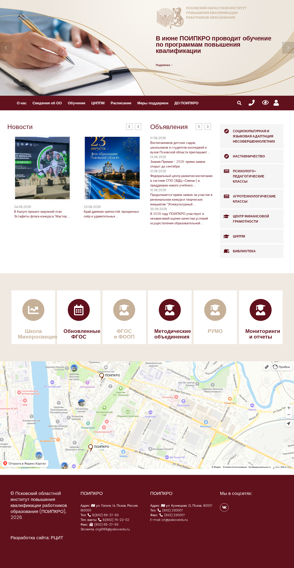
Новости (20, 126)
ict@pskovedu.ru (175, 519)
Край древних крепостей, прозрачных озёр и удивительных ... (111, 214)
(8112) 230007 (172, 510)
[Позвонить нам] (251, 103)
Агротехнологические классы (254, 199)
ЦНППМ (98, 103)
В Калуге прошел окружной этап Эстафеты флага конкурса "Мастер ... (42, 214)
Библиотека (244, 251)
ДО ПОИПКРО (186, 103)
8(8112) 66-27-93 (105, 515)
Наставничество (249, 156)
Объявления (169, 126)
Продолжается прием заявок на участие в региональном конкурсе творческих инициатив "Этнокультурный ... (181, 199)
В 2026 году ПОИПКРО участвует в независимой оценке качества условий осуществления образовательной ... (179, 218)
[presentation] (129, 126)
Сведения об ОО (47, 103)
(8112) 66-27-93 (105, 524)
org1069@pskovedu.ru (112, 529)
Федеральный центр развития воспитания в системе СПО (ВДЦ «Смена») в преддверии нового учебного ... (181, 181)
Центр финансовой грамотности (251, 219)
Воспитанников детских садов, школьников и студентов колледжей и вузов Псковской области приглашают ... (180, 147)
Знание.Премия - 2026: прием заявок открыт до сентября (177, 164)
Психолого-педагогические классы (248, 176)
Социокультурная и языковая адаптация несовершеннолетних (254, 136)
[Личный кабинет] (276, 103)
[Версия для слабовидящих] (265, 103)
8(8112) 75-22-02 (115, 519)
